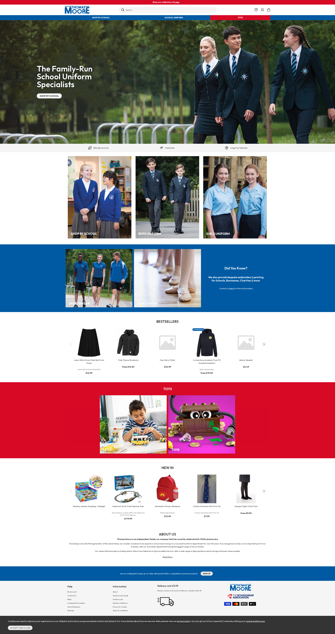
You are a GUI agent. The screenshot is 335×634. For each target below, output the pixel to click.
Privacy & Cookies (120, 607)
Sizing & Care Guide (120, 596)
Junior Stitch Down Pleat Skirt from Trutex (89, 361)
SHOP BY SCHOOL (101, 17)
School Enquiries (73, 607)
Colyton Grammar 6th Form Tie (206, 506)
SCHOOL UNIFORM (174, 17)
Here (231, 288)
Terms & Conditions (120, 610)
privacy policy (183, 621)
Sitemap (70, 610)
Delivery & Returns (120, 603)
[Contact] (256, 10)
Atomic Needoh (246, 360)
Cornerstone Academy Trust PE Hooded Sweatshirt (206, 361)
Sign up (207, 573)
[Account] (262, 10)
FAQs (69, 599)
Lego (176, 2)
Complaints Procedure (76, 603)
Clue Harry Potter (167, 360)
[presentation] (71, 344)
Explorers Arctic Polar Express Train (128, 506)
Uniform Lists (118, 599)
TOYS (240, 17)
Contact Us (71, 596)
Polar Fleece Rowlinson (128, 360)
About (115, 592)
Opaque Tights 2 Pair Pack (246, 506)
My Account (72, 592)
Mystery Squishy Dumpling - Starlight (89, 506)
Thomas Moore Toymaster (90, 10)
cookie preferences (255, 621)
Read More (167, 557)
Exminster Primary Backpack (167, 506)
